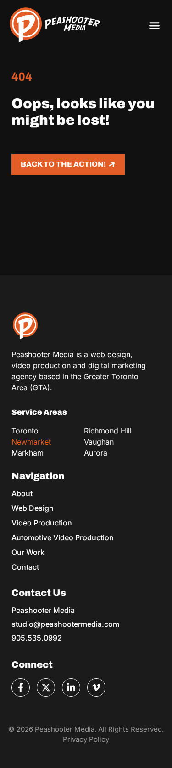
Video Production (41, 522)
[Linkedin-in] (71, 687)
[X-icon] (46, 687)
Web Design (32, 508)
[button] (154, 25)
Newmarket (31, 441)
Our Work (27, 552)
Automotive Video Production (62, 537)
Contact (25, 567)
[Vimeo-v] (96, 687)
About (22, 493)
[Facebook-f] (20, 687)
